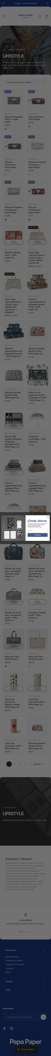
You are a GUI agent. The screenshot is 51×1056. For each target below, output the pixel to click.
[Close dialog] (48, 517)
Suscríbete (37, 535)
